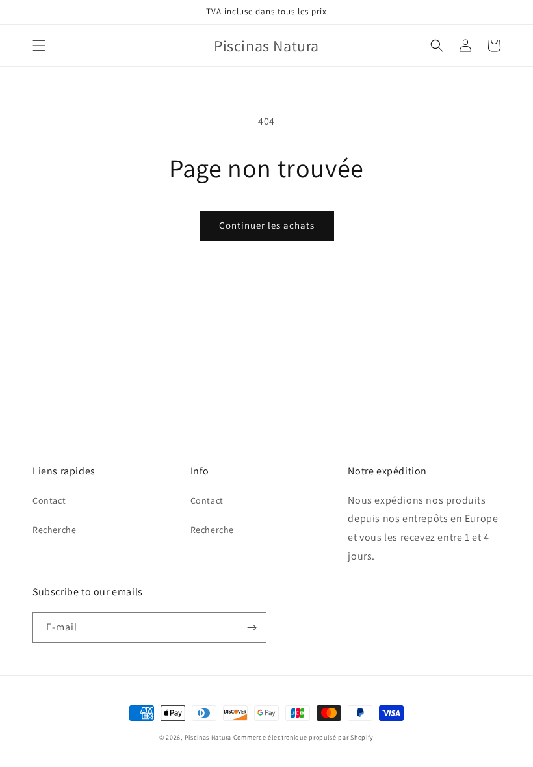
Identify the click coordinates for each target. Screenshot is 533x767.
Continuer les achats (267, 225)
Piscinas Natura (208, 737)
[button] (39, 45)
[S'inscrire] (251, 627)
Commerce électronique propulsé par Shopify (303, 737)
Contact (49, 500)
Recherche (54, 530)
